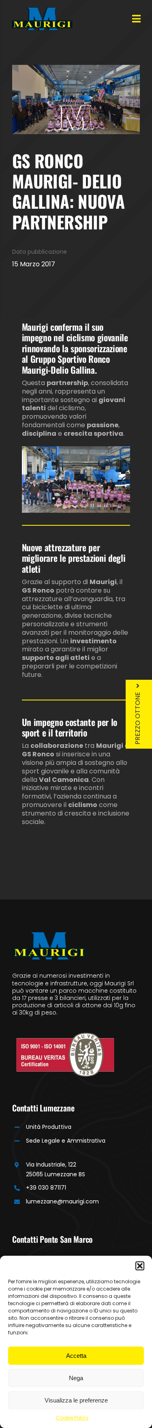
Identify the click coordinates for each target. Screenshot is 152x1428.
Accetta (76, 1355)
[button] (140, 1266)
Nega (76, 1377)
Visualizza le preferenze (76, 1400)
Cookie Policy (72, 1417)
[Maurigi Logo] (42, 10)
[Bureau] (65, 1035)
